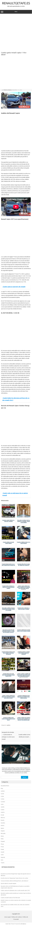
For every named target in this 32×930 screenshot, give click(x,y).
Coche (2, 796)
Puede (2, 849)
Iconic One (8, 923)
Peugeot (3, 841)
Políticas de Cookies (16, 917)
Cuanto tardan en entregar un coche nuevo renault (8, 737)
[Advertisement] (16, 32)
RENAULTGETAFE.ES (16, 3)
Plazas (2, 844)
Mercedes (3, 833)
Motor (2, 836)
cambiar (3, 791)
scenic (2, 854)
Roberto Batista (8, 90)
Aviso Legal (7, 917)
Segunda (3, 857)
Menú (16, 11)
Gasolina (3, 822)
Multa (2, 838)
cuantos (8, 725)
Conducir (3, 801)
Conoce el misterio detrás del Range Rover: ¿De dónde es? (14, 880)
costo (2, 804)
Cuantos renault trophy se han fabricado (10, 897)
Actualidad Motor (5, 785)
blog (2, 788)
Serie (2, 860)
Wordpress (23, 923)
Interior (2, 825)
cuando (2, 806)
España (2, 820)
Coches (2, 799)
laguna (2, 828)
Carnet (2, 793)
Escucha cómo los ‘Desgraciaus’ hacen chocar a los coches (14, 878)
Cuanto (2, 809)
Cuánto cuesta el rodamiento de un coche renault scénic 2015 (15, 890)
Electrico (3, 817)
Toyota (2, 862)
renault (2, 852)
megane (3, 830)
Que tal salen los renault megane (8, 883)
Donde (2, 814)
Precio (2, 846)
